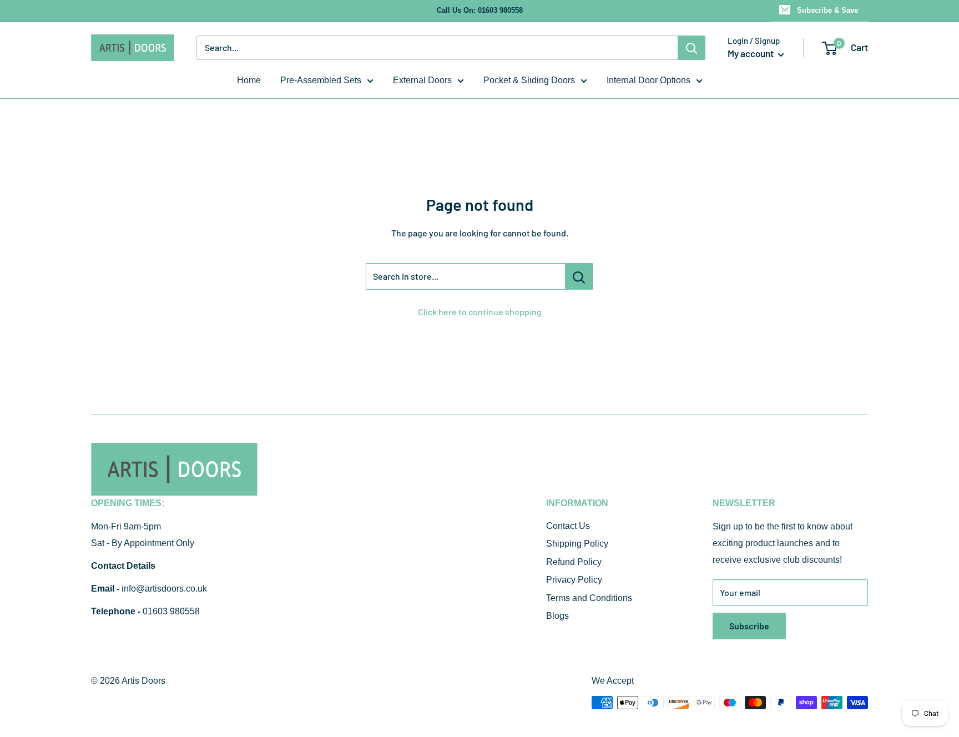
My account (751, 53)
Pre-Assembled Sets (320, 80)
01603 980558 (171, 611)
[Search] (691, 48)
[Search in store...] (579, 276)
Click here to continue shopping (480, 311)
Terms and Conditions (589, 598)
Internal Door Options (648, 80)
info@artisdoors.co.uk (164, 588)
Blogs (557, 615)
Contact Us (568, 526)
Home (249, 80)
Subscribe (749, 625)
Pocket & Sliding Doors (529, 80)
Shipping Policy (577, 543)
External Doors (422, 80)
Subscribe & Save (827, 10)
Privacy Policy (574, 579)
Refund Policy (574, 562)
